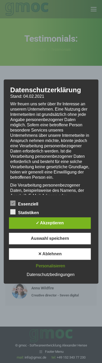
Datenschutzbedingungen (51, 274)
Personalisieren (50, 266)
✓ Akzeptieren (50, 223)
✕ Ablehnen (50, 254)
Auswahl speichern (50, 238)
